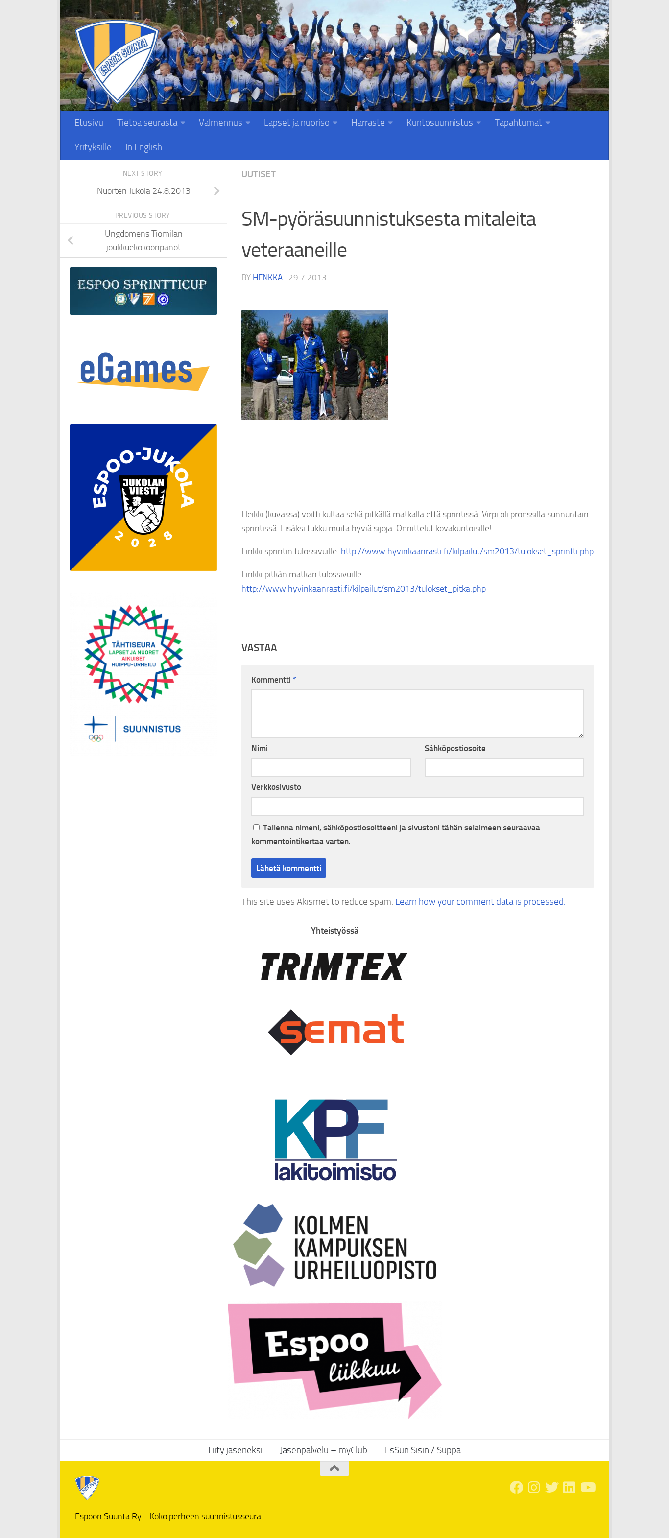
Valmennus (220, 122)
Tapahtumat (518, 122)
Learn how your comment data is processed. (480, 901)
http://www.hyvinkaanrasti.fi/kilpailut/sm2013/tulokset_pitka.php (363, 588)
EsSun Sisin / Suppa (423, 1450)
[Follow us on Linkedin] (569, 1487)
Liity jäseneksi (568, 21)
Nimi (259, 748)
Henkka (268, 277)
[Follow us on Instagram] (534, 1487)
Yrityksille (93, 147)
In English (143, 147)
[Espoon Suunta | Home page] (117, 62)
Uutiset (258, 174)
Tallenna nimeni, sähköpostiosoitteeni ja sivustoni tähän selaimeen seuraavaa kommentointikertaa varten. (395, 835)
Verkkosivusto (276, 787)
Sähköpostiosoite (455, 748)
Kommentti (273, 680)
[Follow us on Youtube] (587, 1487)
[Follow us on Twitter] (552, 1487)
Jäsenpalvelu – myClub (323, 1450)
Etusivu (88, 122)
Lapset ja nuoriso (297, 122)
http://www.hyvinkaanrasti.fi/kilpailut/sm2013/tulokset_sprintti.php (467, 551)
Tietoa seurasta (147, 122)
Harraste (368, 122)
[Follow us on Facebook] (517, 1487)
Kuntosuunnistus (439, 122)
